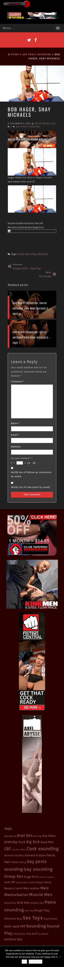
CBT (7, 848)
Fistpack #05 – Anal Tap (27, 266)
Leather (35, 888)
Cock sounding (43, 848)
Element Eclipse (35, 855)
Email (15, 435)
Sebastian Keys (13, 918)
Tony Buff (31, 933)
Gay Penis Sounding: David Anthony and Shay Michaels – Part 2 (32, 308)
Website (16, 446)
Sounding (36, 925)
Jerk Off (9, 882)
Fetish (14, 862)
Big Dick (33, 842)
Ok (24, 961)
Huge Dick (31, 876)
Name (15, 423)
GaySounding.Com (45, 123)
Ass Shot (49, 835)
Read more (35, 961)
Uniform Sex (13, 939)
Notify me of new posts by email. (30, 487)
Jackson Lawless (46, 877)
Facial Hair (24, 254)
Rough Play (42, 910)
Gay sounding (38, 869)
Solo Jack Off (14, 926)
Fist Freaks (45, 274)
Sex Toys (33, 918)
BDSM (8, 842)
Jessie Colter (22, 882)
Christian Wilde (19, 850)
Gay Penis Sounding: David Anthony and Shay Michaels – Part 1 (32, 337)
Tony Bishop (19, 934)
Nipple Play (10, 903)
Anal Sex (25, 835)
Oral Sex (23, 902)
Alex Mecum (10, 836)
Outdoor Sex (37, 903)
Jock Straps (36, 882)
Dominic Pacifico (14, 855)
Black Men (47, 842)
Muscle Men (40, 894)
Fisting (22, 862)
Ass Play (37, 836)
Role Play (29, 911)
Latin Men (22, 888)
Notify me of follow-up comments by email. (31, 474)
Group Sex (13, 876)
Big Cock (18, 842)
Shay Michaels (39, 254)
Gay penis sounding (28, 127)
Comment (17, 381)
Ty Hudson (43, 934)
